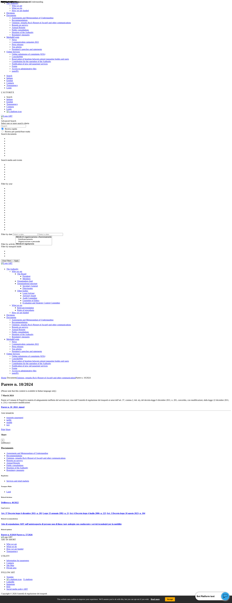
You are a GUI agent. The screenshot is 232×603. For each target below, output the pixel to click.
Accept (170, 599)
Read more (155, 599)
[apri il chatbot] (225, 596)
